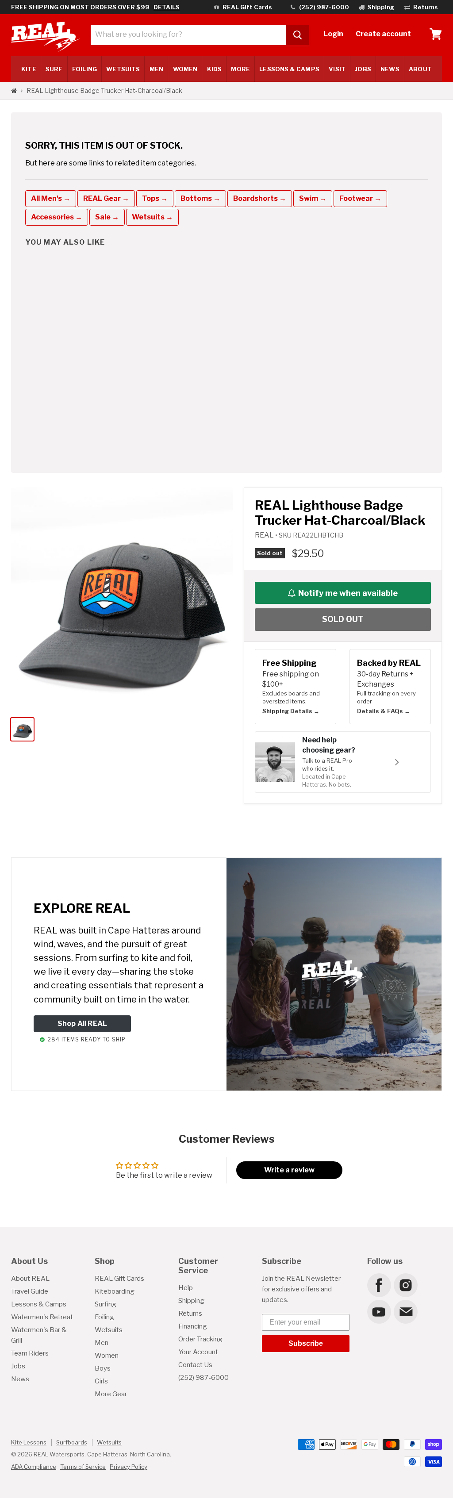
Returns (190, 1313)
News (389, 69)
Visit (337, 69)
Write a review (289, 1170)
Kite (28, 69)
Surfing (105, 1304)
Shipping (191, 1301)
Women (185, 69)
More (240, 69)
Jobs (363, 69)
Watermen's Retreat (42, 1317)
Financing (192, 1326)
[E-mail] (405, 1311)
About (420, 69)
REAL (265, 535)
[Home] (14, 90)
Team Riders (30, 1353)
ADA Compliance (33, 1466)
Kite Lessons (28, 1442)
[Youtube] (378, 1311)
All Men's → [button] (50, 198)
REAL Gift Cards (119, 1279)
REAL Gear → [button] (106, 198)
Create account (383, 34)
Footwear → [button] (360, 198)
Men (156, 69)
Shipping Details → (290, 710)
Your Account (198, 1352)
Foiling (84, 69)
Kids (214, 69)
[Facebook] (378, 1284)
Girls (101, 1381)
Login (333, 34)
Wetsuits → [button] (152, 217)
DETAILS (167, 7)
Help (185, 1288)
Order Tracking (200, 1339)
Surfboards (71, 1442)
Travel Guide (29, 1291)
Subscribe (305, 1343)
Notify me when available (348, 593)
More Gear (111, 1394)
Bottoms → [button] (200, 198)
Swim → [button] (312, 198)
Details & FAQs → (383, 710)
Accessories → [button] (56, 217)
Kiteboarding (114, 1291)
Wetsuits (123, 69)
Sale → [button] (107, 217)
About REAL (30, 1279)
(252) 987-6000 (203, 1378)
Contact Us (195, 1365)
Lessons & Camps (289, 69)
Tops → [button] (155, 198)
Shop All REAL (82, 1023)
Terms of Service (83, 1466)
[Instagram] (405, 1284)
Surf (54, 69)
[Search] (297, 35)
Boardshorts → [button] (259, 198)
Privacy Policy (128, 1466)
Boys (103, 1368)
